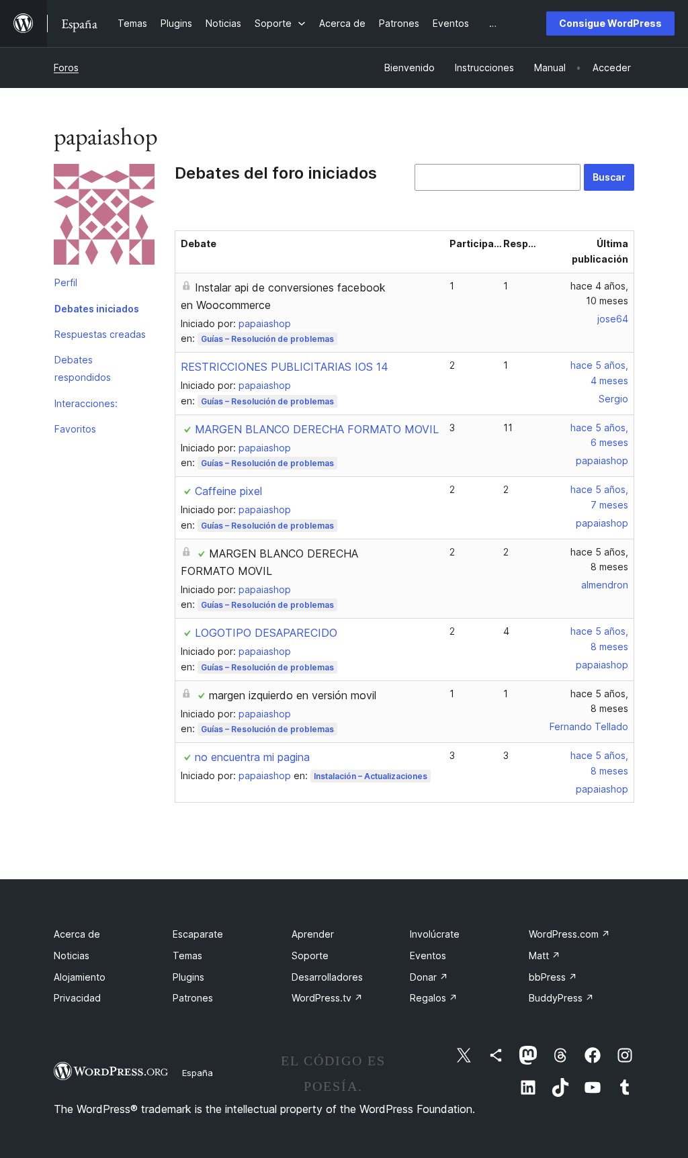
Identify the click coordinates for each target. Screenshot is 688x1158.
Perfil (65, 282)
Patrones (193, 998)
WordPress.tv (327, 998)
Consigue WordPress (610, 23)
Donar (429, 977)
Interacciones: (86, 403)
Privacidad (77, 998)
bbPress (553, 977)
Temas (187, 955)
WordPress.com (569, 934)
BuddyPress (561, 998)
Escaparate (198, 934)
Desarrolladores (327, 977)
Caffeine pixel (228, 491)
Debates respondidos (82, 368)
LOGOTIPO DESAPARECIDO (266, 632)
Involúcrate (435, 934)
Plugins (188, 977)
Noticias (71, 955)
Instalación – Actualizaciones (370, 776)
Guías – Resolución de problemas (267, 339)
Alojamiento (79, 977)
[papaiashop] (104, 217)
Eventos (428, 955)
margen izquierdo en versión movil (292, 695)
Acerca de (77, 934)
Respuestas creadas (100, 334)
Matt (544, 955)
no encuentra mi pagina (252, 757)
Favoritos (75, 429)
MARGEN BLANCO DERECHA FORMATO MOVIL (317, 429)
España (197, 1072)
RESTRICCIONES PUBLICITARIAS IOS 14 (284, 366)
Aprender (313, 934)
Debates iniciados (96, 308)
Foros (66, 67)
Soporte (310, 955)
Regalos (434, 998)
